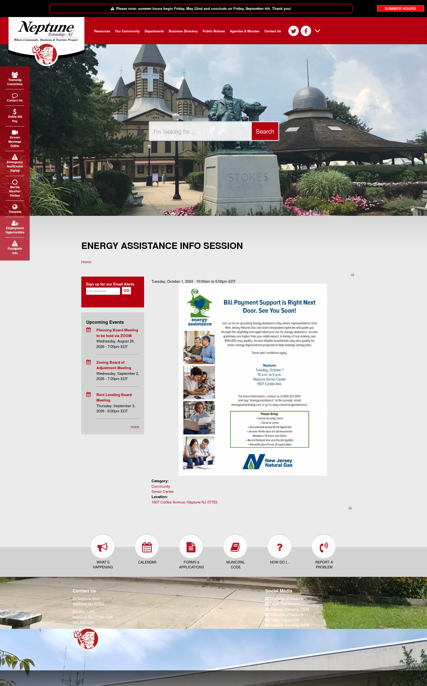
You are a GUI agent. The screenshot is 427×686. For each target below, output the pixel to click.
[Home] (48, 41)
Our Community (127, 31)
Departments (154, 31)
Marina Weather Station (15, 191)
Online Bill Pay (15, 118)
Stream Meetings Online (14, 141)
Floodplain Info (15, 250)
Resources (102, 31)
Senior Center (162, 491)
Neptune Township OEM (289, 609)
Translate (14, 211)
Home (86, 261)
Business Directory (183, 31)
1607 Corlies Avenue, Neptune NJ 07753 (184, 501)
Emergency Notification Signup (15, 166)
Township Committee (15, 82)
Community (160, 486)
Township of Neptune (286, 598)
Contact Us (272, 31)
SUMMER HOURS (400, 8)
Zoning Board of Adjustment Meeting (113, 365)
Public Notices (214, 31)
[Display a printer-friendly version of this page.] (352, 274)
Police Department (284, 603)
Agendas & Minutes (244, 31)
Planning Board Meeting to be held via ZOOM (117, 332)
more (135, 426)
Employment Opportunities (14, 230)
